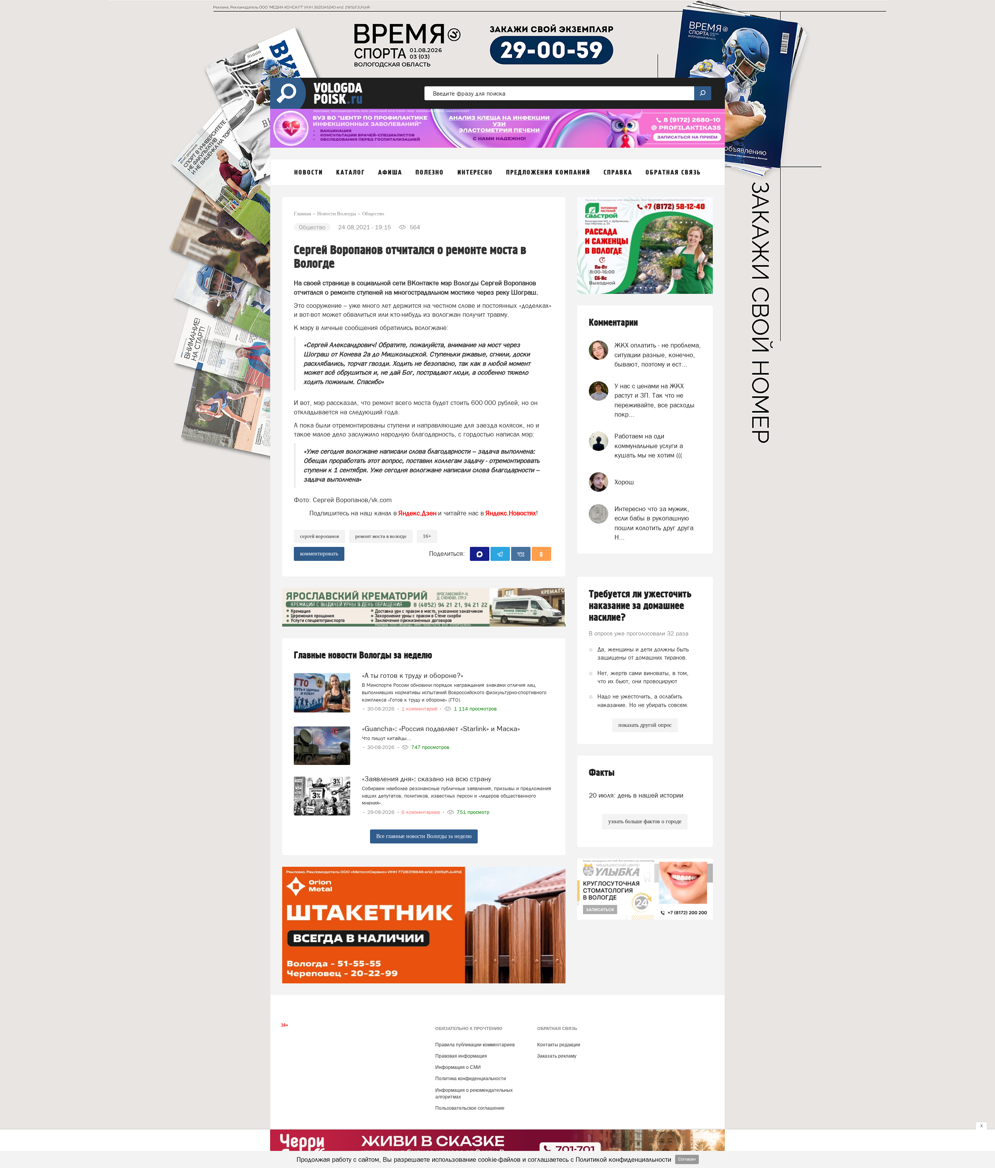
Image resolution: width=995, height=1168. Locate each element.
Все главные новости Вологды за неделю (423, 836)
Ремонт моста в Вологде (381, 536)
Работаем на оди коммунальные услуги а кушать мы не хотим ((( (648, 445)
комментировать (319, 554)
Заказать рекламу (556, 1056)
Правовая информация (461, 1056)
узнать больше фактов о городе (644, 821)
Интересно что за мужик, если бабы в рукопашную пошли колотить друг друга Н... (653, 523)
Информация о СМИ (458, 1067)
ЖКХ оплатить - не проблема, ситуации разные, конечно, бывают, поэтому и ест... (657, 354)
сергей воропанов (319, 536)
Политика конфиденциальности (470, 1078)
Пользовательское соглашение (469, 1108)
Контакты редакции (558, 1045)
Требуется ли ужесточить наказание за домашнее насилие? (640, 605)
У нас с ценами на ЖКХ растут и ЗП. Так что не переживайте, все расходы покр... (654, 400)
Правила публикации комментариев (475, 1045)
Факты (601, 773)
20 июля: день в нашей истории (636, 795)
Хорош (624, 482)
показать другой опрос (645, 725)
